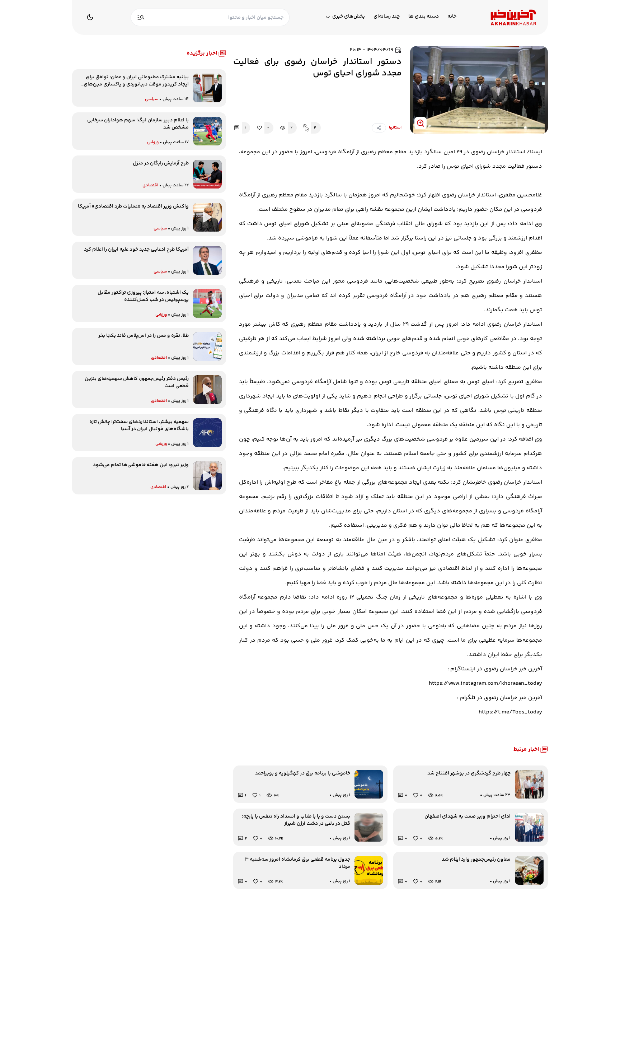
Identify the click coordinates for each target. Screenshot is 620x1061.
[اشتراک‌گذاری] (379, 127)
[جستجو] (141, 17)
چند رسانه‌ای (387, 16)
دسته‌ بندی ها (423, 16)
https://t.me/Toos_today (510, 712)
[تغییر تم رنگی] (90, 17)
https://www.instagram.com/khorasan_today (485, 683)
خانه (451, 16)
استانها (395, 128)
